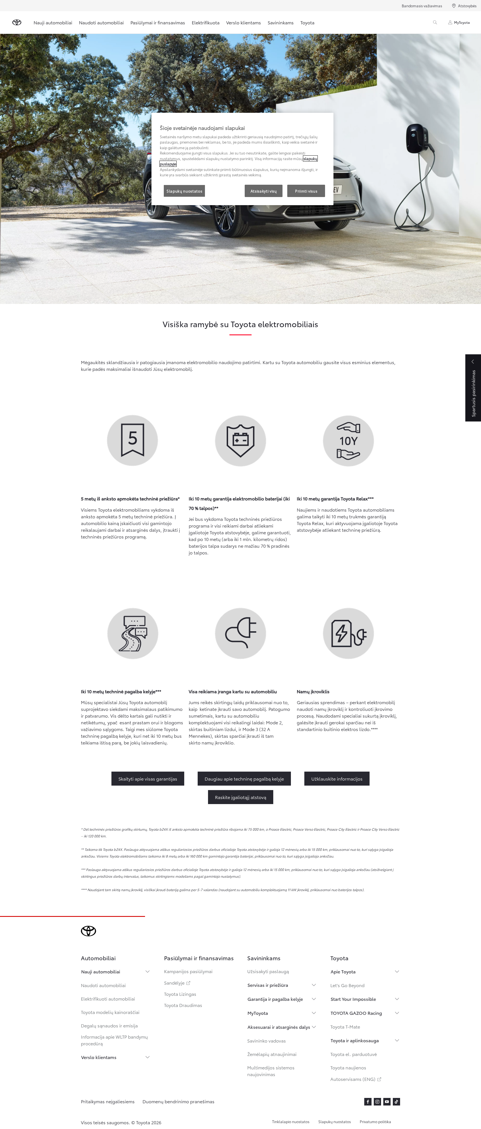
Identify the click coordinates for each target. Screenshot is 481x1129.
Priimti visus (306, 190)
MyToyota (462, 22)
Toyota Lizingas (180, 993)
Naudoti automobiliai (101, 22)
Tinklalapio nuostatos (290, 1121)
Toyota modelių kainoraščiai (110, 1012)
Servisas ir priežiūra (267, 985)
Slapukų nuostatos (334, 1121)
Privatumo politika (375, 1121)
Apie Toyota (343, 971)
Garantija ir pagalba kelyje (275, 999)
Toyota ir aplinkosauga (355, 1040)
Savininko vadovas (266, 1040)
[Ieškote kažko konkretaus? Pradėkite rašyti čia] (435, 22)
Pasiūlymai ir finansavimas (157, 22)
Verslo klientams (243, 22)
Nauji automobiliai (53, 22)
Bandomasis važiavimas (422, 5)
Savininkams (281, 22)
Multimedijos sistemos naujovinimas (271, 1070)
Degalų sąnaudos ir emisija (109, 1025)
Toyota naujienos (348, 1067)
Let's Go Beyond (347, 985)
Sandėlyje (177, 982)
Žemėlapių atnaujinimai (271, 1054)
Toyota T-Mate (345, 1026)
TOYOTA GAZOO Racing (356, 1012)
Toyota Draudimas (183, 1005)
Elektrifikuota (206, 22)
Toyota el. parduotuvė (353, 1054)
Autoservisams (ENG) (356, 1079)
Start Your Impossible (353, 999)
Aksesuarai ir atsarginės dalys (278, 1026)
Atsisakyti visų (264, 190)
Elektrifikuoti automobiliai (108, 998)
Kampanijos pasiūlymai (188, 971)
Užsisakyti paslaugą (268, 971)
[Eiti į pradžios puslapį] (16, 22)
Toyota (307, 22)
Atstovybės (467, 5)
